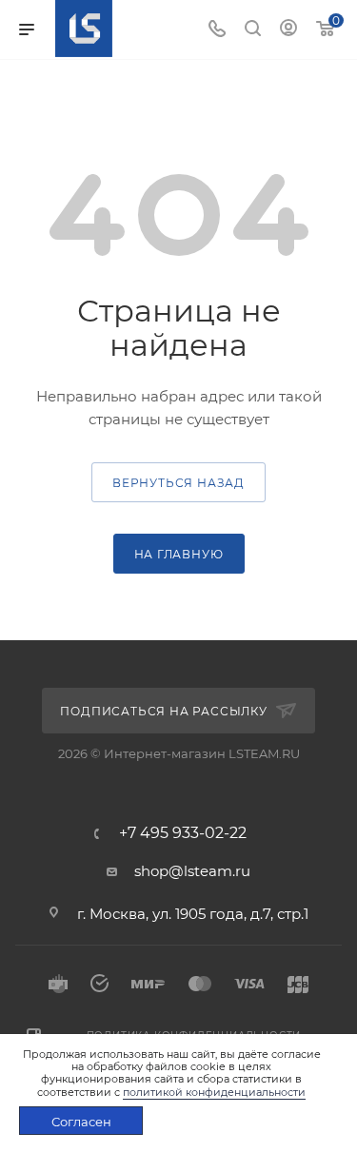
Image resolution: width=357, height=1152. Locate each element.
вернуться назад (178, 483)
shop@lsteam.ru (192, 871)
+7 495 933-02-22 (183, 833)
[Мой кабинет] (288, 30)
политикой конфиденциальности (214, 1092)
